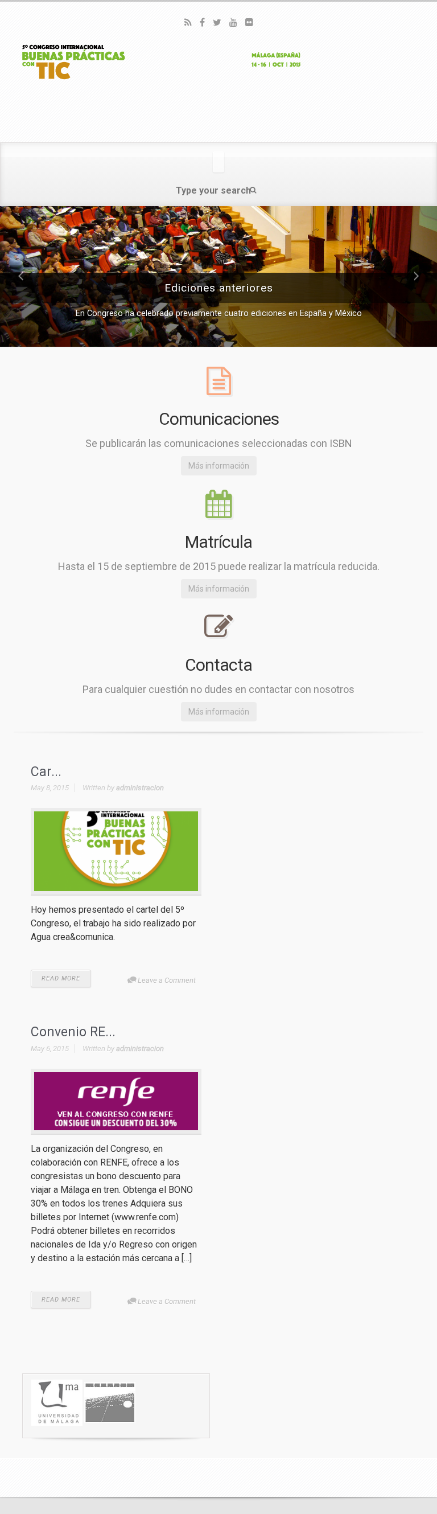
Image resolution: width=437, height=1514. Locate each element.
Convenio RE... (73, 1032)
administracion (140, 787)
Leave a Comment (167, 980)
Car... (46, 771)
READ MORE (61, 978)
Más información (218, 465)
